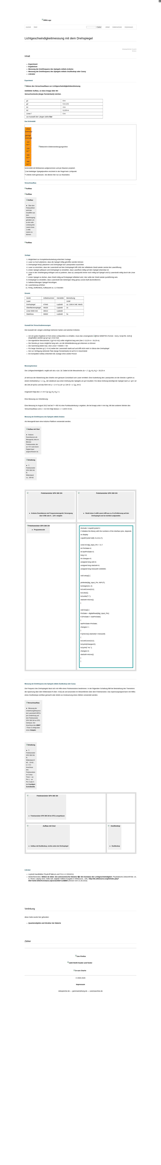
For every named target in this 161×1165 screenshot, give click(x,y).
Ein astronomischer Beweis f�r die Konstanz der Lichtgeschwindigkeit (83, 877)
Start (35, 27)
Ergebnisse (32, 67)
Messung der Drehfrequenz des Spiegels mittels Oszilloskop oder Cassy (57, 71)
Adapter (33, 730)
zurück (28, 27)
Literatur (31, 74)
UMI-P (38, 725)
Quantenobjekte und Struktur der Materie (44, 923)
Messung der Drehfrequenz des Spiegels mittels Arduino (50, 69)
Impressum (129, 27)
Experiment (32, 64)
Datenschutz (117, 27)
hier (50, 117)
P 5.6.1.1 (52, 874)
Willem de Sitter (48, 877)
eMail (108, 27)
